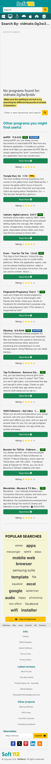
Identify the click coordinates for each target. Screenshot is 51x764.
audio (10, 597)
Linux (20, 625)
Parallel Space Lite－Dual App (26, 683)
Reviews (42, 625)
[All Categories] (44, 16)
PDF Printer (26, 713)
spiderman (32, 590)
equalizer (17, 583)
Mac (14, 625)
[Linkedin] (32, 745)
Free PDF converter (26, 718)
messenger (13, 551)
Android (28, 625)
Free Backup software (26, 724)
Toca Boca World (26, 677)
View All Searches (26, 619)
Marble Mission (26, 689)
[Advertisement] (25, 58)
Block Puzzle (26, 671)
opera (27, 551)
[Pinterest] (26, 745)
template (20, 577)
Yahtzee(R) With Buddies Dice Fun (26, 695)
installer (29, 610)
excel (31, 584)
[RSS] (39, 745)
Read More (24, 161)
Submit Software (25, 648)
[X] (19, 745)
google (15, 590)
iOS (35, 625)
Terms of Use (25, 654)
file (34, 577)
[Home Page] (25, 5)
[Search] (45, 9)
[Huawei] (37, 16)
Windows (6, 625)
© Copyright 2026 (9, 759)
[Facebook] (13, 745)
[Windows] (4, 16)
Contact (25, 636)
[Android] (24, 16)
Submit (39, 735)
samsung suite (24, 570)
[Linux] (17, 16)
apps (31, 545)
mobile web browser (23, 560)
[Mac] (10, 16)
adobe (19, 545)
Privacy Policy (25, 660)
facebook (32, 604)
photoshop (35, 597)
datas (38, 551)
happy (22, 597)
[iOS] (30, 16)
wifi (14, 610)
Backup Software (26, 707)
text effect (15, 603)
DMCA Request (25, 642)
